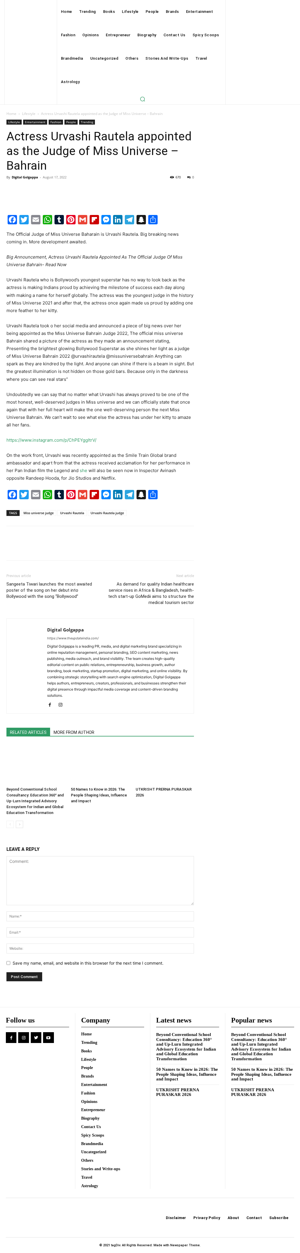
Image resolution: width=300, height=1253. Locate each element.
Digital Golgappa (25, 177)
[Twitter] (26, 190)
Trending (87, 122)
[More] (66, 190)
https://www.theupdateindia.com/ (73, 638)
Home (11, 113)
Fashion (55, 122)
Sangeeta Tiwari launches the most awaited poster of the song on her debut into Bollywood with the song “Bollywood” (49, 590)
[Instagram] (62, 705)
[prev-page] (10, 824)
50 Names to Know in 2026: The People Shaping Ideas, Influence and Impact (99, 795)
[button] (142, 98)
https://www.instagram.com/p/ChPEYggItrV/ (51, 440)
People (71, 122)
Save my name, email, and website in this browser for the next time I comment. (88, 963)
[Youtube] (48, 1037)
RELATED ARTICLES (28, 732)
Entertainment (35, 122)
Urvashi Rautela (72, 513)
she (83, 470)
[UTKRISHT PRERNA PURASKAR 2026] (165, 764)
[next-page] (19, 824)
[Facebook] (12, 190)
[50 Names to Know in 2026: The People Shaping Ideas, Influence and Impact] (100, 764)
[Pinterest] (39, 190)
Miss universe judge (38, 513)
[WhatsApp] (53, 190)
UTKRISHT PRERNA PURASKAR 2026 (177, 1092)
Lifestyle (28, 113)
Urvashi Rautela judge (107, 513)
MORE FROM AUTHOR (74, 732)
